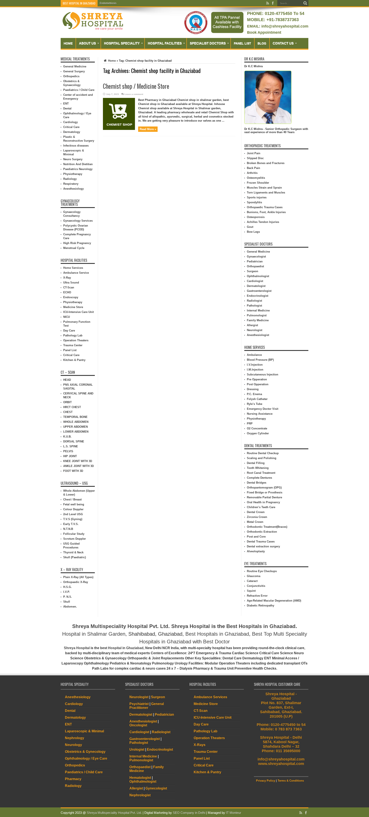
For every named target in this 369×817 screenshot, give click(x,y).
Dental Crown (256, 512)
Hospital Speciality (122, 43)
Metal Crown (255, 521)
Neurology (73, 745)
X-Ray (67, 277)
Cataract (252, 581)
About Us (87, 43)
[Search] (305, 3)
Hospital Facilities (165, 43)
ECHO (67, 292)
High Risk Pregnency (77, 243)
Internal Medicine (258, 310)
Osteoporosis (256, 217)
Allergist (252, 325)
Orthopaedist (255, 266)
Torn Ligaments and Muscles (266, 192)
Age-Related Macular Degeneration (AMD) (274, 600)
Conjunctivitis (256, 585)
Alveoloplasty (256, 551)
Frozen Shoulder (258, 182)
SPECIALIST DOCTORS (208, 43)
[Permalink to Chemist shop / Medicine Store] (119, 129)
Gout (250, 226)
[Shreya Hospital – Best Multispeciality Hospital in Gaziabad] (93, 29)
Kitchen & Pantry (74, 360)
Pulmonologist (256, 315)
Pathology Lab (72, 335)
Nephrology (74, 738)
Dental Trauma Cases (261, 541)
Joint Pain (253, 153)
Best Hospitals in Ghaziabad (261, 626)
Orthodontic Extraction (262, 531)
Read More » (148, 129)
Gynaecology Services (78, 220)
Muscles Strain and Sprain (264, 187)
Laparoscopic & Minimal (84, 731)
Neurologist (254, 330)
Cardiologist (255, 281)
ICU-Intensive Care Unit (78, 312)
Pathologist (254, 305)
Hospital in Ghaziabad (126, 648)
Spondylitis (254, 202)
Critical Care (71, 127)
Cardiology (70, 122)
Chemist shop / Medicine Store (136, 86)
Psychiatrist (139, 704)
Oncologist (138, 725)
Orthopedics (71, 76)
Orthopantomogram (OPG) (264, 487)
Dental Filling (256, 463)
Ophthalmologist (258, 276)
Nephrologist (140, 795)
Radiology (70, 178)
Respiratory (70, 183)
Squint (251, 590)
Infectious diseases (76, 145)
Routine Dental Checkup (263, 453)
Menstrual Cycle (73, 248)
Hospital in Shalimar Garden (93, 634)
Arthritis (252, 172)
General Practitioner (146, 705)
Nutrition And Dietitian (78, 164)
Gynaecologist (256, 256)
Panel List (242, 43)
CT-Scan (68, 287)
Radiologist (254, 300)
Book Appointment (264, 32)
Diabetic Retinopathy (260, 605)
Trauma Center (72, 345)
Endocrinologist (257, 295)
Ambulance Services (210, 697)
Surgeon (252, 271)
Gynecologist (156, 788)
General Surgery (74, 71)
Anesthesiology (73, 188)
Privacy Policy (265, 780)
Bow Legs (253, 231)
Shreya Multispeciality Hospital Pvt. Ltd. (121, 626)
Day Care (69, 330)
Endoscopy (70, 297)
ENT (66, 103)
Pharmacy (73, 779)
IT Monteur (233, 812)
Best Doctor (216, 641)
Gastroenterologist (259, 290)
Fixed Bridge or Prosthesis (264, 492)
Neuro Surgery (72, 159)
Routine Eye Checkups (262, 571)
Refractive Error (257, 595)
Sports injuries (256, 197)
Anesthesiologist (258, 335)
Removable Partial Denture (264, 497)
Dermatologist (256, 286)
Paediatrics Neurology (77, 169)
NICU (66, 316)
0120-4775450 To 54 (284, 13)
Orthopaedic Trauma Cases (265, 207)
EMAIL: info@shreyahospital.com (277, 26)
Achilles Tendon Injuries (263, 222)
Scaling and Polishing (261, 458)
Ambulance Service (76, 272)
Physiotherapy (72, 174)
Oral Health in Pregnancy (263, 502)
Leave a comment (133, 94)
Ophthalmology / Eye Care (86, 758)
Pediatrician (255, 261)
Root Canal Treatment (261, 472)
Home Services (73, 267)
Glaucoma (253, 576)
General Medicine (74, 66)
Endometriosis (108, 3)
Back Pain (253, 168)
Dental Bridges (256, 482)
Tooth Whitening (258, 468)
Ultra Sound (71, 282)
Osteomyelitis (256, 177)
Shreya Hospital (190, 626)
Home (68, 43)
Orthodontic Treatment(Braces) (267, 526)
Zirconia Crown (257, 517)
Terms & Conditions (291, 780)
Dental (67, 108)
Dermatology (71, 132)
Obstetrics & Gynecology (85, 751)
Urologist (136, 749)
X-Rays (199, 745)
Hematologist (140, 777)
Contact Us (283, 43)
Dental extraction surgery (263, 546)
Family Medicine (258, 320)
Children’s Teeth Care (261, 507)
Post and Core (256, 536)
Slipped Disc (255, 158)
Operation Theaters (75, 340)
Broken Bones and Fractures (265, 163)
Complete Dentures (259, 477)
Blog (262, 43)
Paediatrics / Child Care (78, 90)
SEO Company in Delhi (189, 812)
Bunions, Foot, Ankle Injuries (266, 212)
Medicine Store (73, 307)
